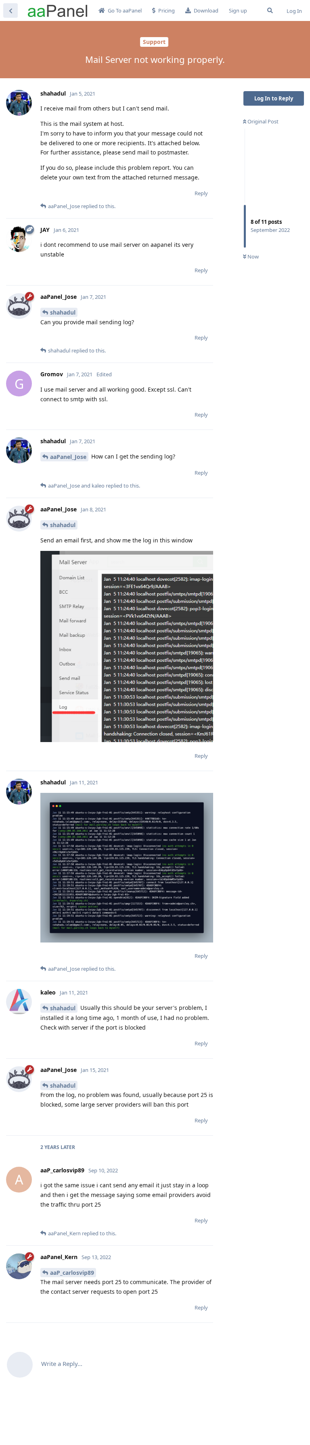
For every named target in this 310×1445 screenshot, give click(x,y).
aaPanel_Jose (68, 457)
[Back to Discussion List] (10, 10)
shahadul (62, 312)
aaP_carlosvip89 (72, 1272)
